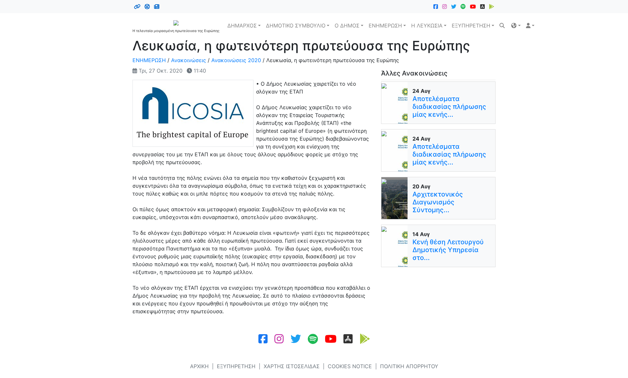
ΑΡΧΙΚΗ (199, 366)
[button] (516, 25)
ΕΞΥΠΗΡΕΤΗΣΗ (471, 25)
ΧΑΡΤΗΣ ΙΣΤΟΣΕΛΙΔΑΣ (292, 366)
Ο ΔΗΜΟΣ (347, 25)
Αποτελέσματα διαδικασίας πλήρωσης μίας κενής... (449, 106)
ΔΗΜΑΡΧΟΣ (242, 25)
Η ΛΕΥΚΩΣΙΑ (427, 25)
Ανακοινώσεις (188, 60)
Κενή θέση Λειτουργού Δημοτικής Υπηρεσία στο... (448, 250)
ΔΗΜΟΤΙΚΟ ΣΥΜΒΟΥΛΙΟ (295, 25)
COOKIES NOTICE (350, 366)
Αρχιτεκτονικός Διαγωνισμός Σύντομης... (437, 202)
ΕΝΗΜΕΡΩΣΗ (385, 25)
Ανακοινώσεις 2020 (236, 60)
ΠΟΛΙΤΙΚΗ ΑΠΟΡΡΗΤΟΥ (409, 366)
